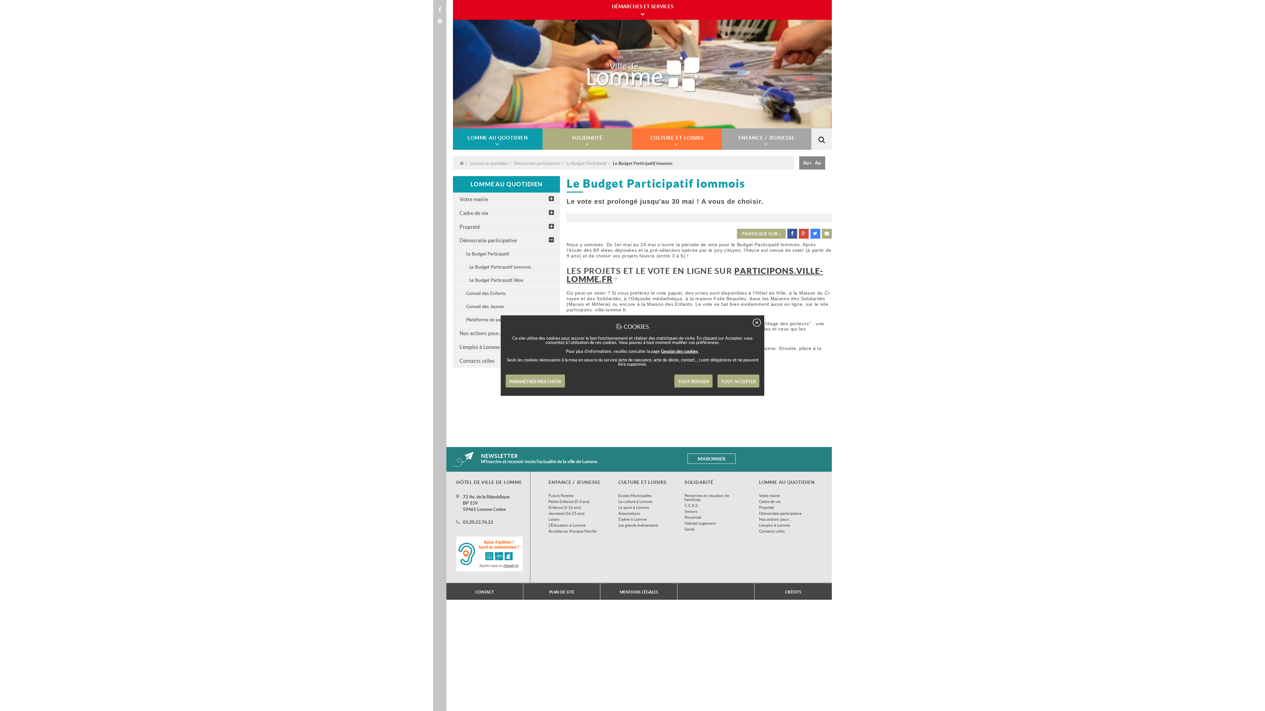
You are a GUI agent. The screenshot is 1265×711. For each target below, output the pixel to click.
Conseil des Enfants (486, 293)
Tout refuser (693, 381)
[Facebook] (439, 10)
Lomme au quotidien (489, 163)
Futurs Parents (561, 495)
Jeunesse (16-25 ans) (566, 513)
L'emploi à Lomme (774, 525)
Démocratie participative (537, 163)
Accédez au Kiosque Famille (572, 531)
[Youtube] (439, 20)
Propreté (470, 226)
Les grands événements (638, 525)
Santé (689, 529)
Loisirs (553, 519)
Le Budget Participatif (586, 163)
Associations (629, 513)
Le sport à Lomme (633, 507)
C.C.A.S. (692, 505)
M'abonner (711, 459)
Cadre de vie (474, 213)
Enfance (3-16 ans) (564, 507)
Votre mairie (474, 199)
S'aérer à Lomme (632, 519)
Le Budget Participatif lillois (496, 280)
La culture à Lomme (635, 501)
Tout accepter (738, 381)
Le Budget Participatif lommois (500, 267)
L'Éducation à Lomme (566, 525)
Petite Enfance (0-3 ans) (568, 501)
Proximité (693, 517)
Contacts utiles (772, 531)
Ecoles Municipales (635, 495)
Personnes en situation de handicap (707, 497)
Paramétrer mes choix (535, 381)
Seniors (691, 511)
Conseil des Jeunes (485, 306)
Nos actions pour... (775, 519)
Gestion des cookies (679, 351)
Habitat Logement (700, 523)
